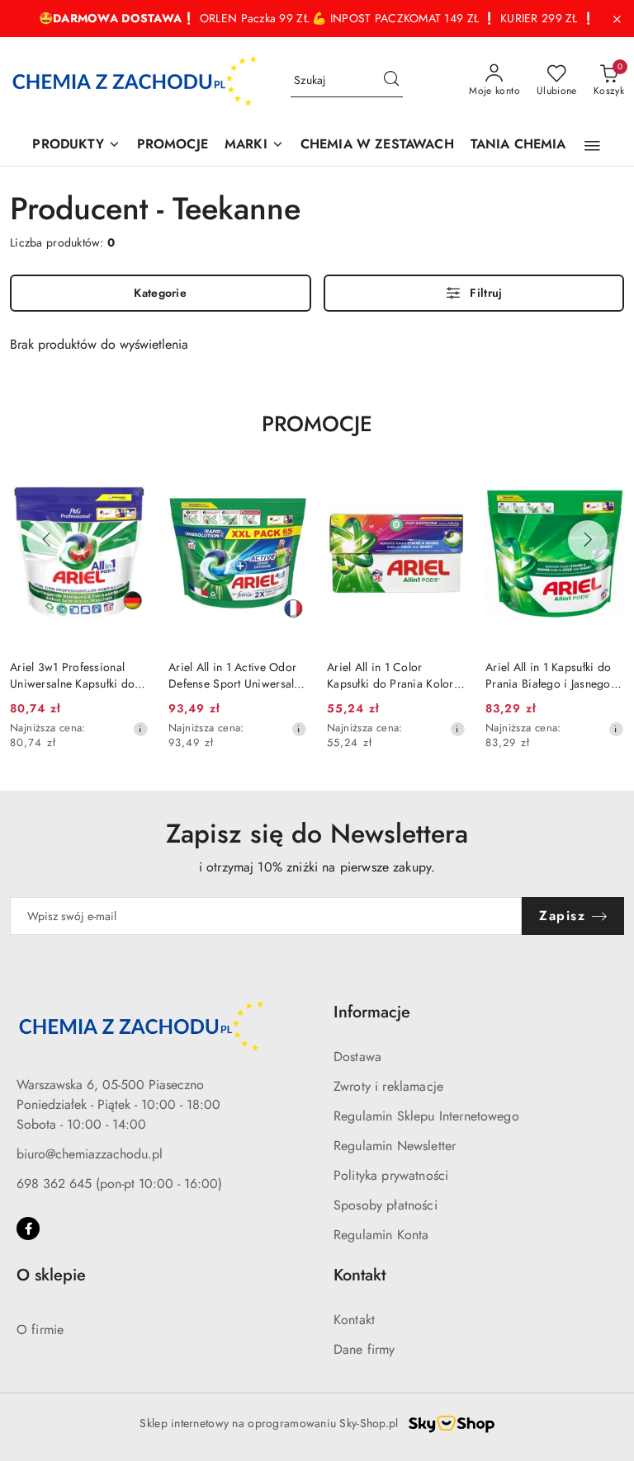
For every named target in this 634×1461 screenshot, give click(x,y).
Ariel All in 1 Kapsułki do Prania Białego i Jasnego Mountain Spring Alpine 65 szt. (554, 675)
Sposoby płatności (386, 1205)
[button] (592, 146)
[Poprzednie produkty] (46, 540)
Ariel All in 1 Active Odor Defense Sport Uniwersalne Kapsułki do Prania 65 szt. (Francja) (237, 675)
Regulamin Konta (381, 1234)
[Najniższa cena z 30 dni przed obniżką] (140, 729)
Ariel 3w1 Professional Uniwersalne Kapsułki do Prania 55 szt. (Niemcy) (72, 675)
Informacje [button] (372, 1012)
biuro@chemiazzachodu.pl (90, 1153)
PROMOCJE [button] (317, 423)
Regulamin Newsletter (395, 1145)
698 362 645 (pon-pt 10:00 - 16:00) (119, 1183)
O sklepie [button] (51, 1275)
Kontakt (354, 1319)
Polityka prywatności (391, 1175)
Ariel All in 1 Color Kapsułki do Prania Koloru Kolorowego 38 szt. (393, 675)
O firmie (40, 1329)
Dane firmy (364, 1349)
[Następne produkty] (588, 540)
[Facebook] (28, 1228)
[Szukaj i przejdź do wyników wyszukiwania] (391, 80)
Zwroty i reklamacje (388, 1086)
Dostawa (357, 1056)
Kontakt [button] (360, 1275)
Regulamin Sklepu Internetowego (426, 1115)
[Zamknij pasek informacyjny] (616, 19)
